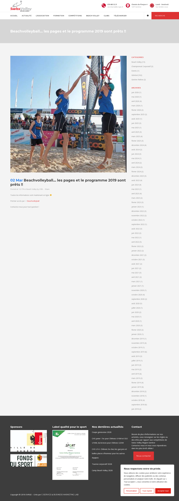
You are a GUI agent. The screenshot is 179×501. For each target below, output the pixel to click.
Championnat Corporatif (141, 66)
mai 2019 (135, 369)
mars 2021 (136, 281)
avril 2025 (135, 132)
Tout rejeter (147, 491)
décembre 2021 (138, 255)
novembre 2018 (138, 396)
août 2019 (136, 356)
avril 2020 (135, 321)
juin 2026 (135, 92)
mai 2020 (135, 316)
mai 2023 (135, 189)
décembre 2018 (138, 391)
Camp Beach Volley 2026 (102, 470)
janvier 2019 (136, 387)
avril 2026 (135, 101)
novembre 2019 (138, 343)
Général (135, 75)
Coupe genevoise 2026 (101, 432)
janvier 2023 (136, 207)
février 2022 (136, 246)
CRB (41, 189)
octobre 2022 (137, 220)
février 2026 (136, 110)
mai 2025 (135, 127)
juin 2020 (135, 312)
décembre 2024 (138, 145)
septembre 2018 (138, 404)
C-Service (46, 495)
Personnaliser (131, 491)
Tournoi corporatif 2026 (102, 464)
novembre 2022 (138, 215)
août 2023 (136, 180)
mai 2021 (135, 273)
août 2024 (136, 149)
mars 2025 (136, 136)
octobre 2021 (137, 259)
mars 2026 (136, 105)
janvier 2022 (136, 251)
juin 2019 (135, 365)
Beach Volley (31, 189)
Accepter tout (163, 491)
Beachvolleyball (33, 201)
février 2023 (136, 202)
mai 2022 (135, 237)
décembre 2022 (138, 211)
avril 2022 (135, 242)
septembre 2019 (138, 352)
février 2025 (136, 141)
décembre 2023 (138, 176)
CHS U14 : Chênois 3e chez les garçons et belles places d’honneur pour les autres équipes (109, 453)
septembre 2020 (138, 299)
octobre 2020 (137, 294)
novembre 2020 (138, 290)
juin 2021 (135, 268)
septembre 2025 (138, 114)
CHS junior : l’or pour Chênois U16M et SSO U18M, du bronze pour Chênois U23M (110, 440)
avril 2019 (135, 374)
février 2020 (136, 330)
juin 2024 (135, 154)
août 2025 (136, 119)
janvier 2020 (136, 334)
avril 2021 (135, 277)
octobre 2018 (137, 400)
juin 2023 (135, 185)
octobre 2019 (137, 347)
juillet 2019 (136, 360)
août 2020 (136, 303)
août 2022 (136, 229)
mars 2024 (136, 167)
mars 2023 (136, 198)
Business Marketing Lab (65, 495)
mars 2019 (136, 378)
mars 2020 (136, 325)
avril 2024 (135, 163)
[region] (147, 480)
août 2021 (136, 264)
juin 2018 (135, 409)
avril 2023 (135, 193)
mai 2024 (135, 158)
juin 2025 (135, 123)
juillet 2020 (136, 308)
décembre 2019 (138, 338)
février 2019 (136, 382)
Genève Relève (137, 79)
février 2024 (136, 171)
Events (134, 71)
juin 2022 (135, 233)
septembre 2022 (138, 224)
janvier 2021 (136, 286)
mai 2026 (135, 97)
